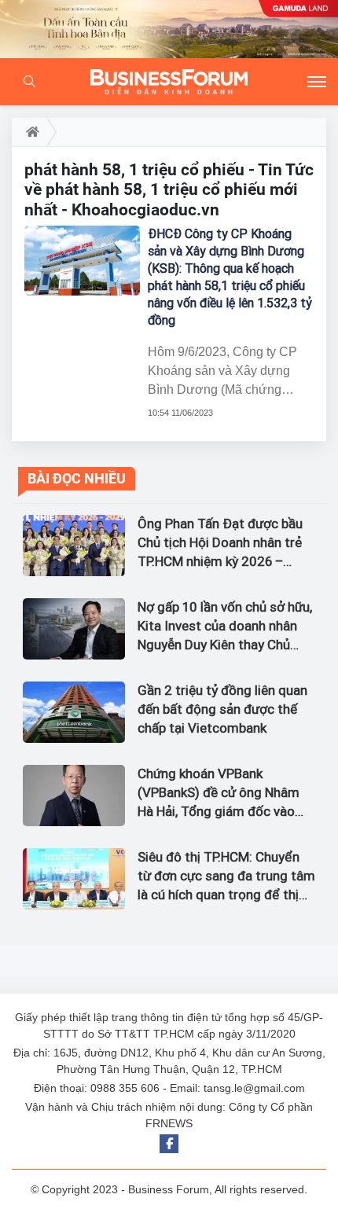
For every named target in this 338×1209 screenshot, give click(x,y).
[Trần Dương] (169, 29)
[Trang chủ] (29, 132)
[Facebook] (169, 1143)
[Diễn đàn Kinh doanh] (169, 81)
